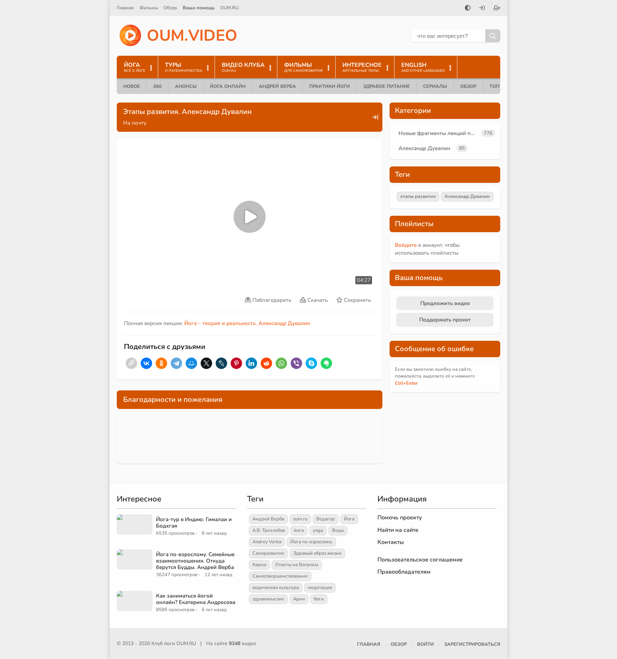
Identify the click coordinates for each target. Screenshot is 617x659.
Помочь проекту (399, 517)
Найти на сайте (397, 530)
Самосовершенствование (280, 576)
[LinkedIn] (251, 363)
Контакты (390, 542)
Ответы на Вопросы (296, 564)
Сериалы (435, 86)
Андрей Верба (277, 86)
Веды (338, 530)
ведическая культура (275, 587)
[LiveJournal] (221, 363)
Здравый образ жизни (317, 553)
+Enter (406, 383)
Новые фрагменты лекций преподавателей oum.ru (438, 133)
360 (157, 86)
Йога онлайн (228, 86)
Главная (125, 8)
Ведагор (325, 519)
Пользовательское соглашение (420, 560)
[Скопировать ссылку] (131, 363)
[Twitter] (206, 363)
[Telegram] (176, 363)
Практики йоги (329, 86)
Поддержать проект (445, 319)
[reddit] (266, 363)
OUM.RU (229, 8)
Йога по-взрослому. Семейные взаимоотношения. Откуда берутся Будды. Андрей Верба (195, 561)
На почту (134, 122)
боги (319, 599)
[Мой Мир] (191, 363)
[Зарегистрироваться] (497, 8)
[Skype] (311, 363)
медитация (320, 587)
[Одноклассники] (161, 363)
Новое (131, 86)
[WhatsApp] (281, 363)
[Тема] (468, 8)
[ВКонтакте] (146, 363)
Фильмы (149, 8)
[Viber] (296, 363)
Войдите (406, 245)
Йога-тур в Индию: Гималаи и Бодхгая (194, 522)
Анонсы (186, 86)
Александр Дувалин (424, 148)
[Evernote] (326, 363)
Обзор (170, 8)
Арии (299, 599)
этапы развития (418, 196)
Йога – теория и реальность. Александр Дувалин (247, 323)
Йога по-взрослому (311, 542)
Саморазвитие (268, 553)
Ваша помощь (199, 8)
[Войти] (482, 8)
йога (299, 530)
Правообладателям (404, 572)
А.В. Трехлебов (268, 530)
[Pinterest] (236, 363)
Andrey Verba (266, 542)
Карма (259, 564)
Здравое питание (386, 86)
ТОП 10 (498, 86)
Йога (349, 519)
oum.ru (300, 519)
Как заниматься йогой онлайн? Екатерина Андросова (195, 599)
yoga (318, 530)
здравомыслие (268, 599)
